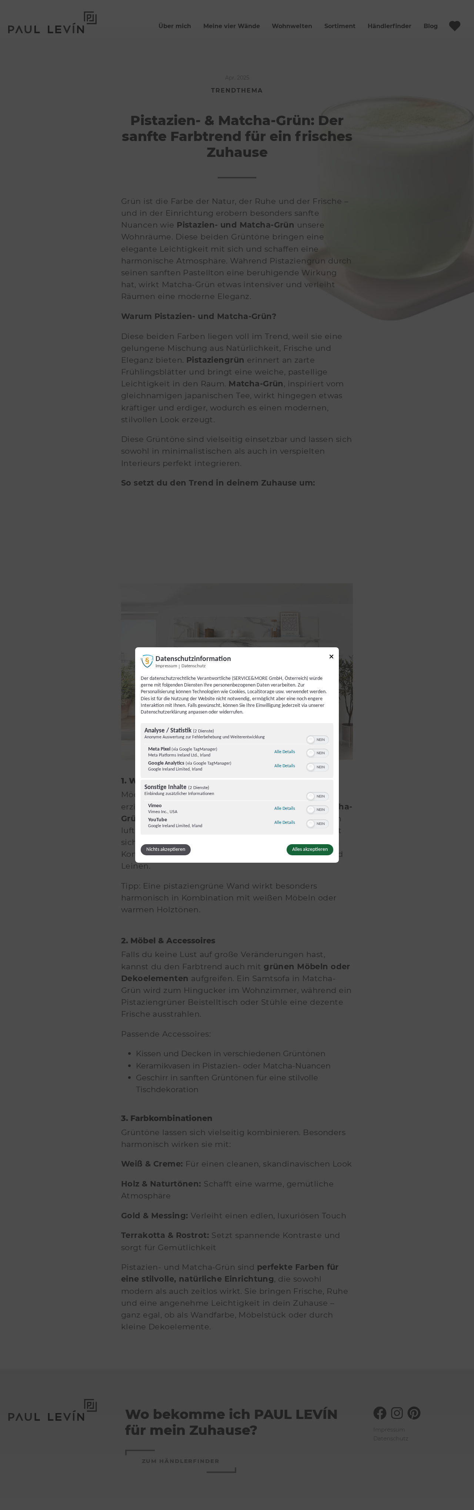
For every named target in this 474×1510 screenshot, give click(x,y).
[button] (310, 739)
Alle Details (284, 751)
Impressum (166, 666)
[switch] (318, 739)
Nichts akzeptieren (165, 849)
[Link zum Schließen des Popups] (331, 658)
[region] (237, 779)
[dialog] (237, 755)
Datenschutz (193, 666)
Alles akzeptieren (310, 849)
